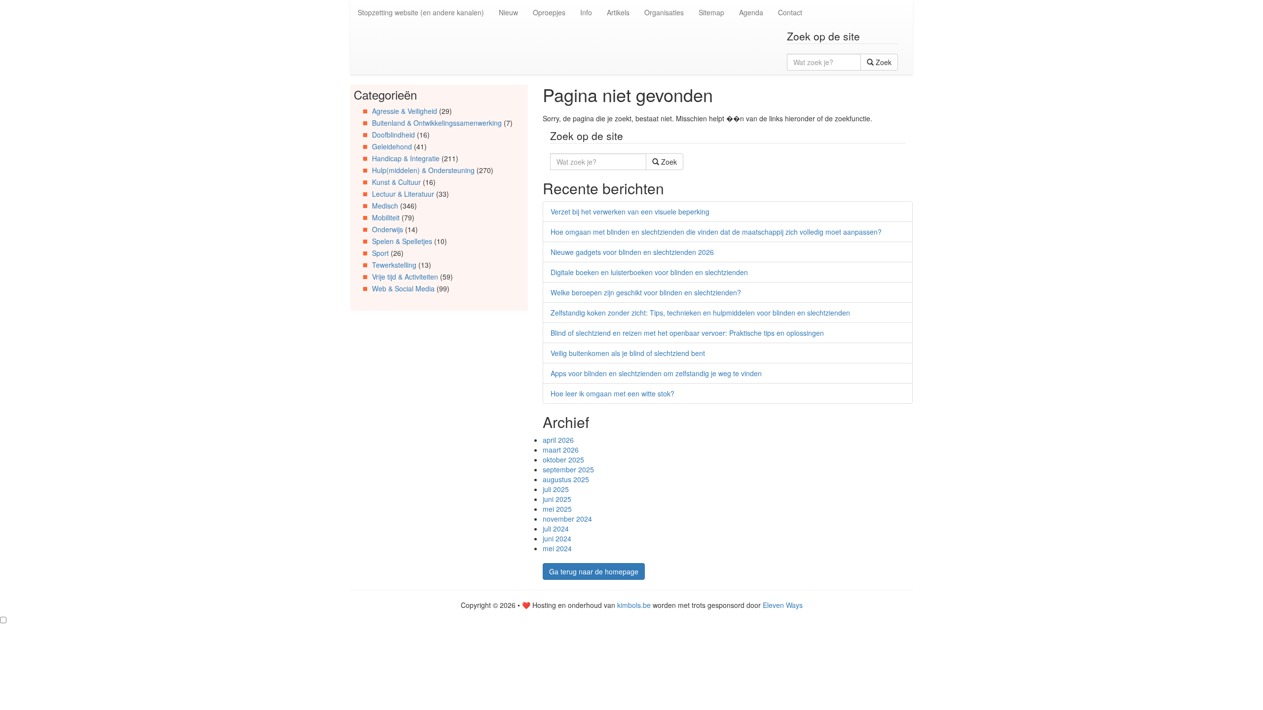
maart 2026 (561, 450)
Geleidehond (392, 146)
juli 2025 (556, 489)
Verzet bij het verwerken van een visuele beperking (630, 211)
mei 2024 (557, 548)
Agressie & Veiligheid (404, 111)
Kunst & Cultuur (396, 182)
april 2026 (558, 440)
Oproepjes (549, 12)
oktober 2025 (563, 459)
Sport (380, 253)
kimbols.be (634, 605)
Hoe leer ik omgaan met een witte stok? (612, 393)
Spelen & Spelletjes (402, 241)
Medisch (385, 206)
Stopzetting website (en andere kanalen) (421, 12)
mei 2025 (557, 509)
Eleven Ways (783, 605)
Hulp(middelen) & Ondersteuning (423, 170)
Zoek (883, 62)
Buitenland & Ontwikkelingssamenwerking (437, 123)
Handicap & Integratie (406, 158)
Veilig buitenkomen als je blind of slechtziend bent (628, 353)
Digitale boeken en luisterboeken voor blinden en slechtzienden (649, 272)
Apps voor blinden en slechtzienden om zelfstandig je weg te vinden (656, 373)
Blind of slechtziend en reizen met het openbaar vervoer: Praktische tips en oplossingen (687, 333)
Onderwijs (387, 229)
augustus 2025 (566, 479)
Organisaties (664, 12)
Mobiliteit (386, 217)
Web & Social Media (403, 288)
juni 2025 (557, 499)
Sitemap (711, 12)
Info (586, 12)
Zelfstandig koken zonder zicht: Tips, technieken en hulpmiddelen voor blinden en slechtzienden (700, 313)
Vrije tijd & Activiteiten (405, 277)
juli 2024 (556, 528)
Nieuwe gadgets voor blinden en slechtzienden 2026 (632, 252)
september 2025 (568, 469)
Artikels (618, 12)
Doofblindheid (393, 135)
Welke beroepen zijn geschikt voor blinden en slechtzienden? (646, 292)
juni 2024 (557, 538)
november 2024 (567, 519)
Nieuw (508, 12)
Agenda (751, 12)
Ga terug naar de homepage (593, 571)
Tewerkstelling (394, 265)
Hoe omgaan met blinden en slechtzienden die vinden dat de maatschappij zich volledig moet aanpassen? (716, 232)
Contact (790, 12)
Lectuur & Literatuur (403, 194)
